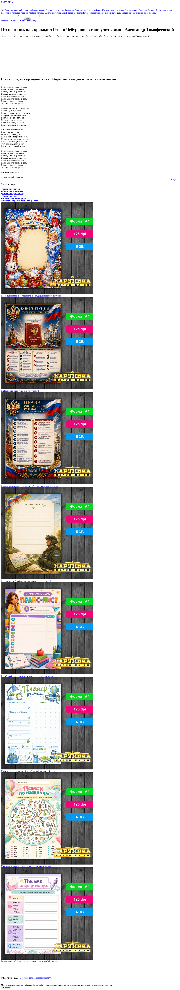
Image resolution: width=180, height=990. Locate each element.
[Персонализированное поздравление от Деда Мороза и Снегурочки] (47, 293)
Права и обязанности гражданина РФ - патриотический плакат (29, 486)
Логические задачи (163, 10)
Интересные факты (74, 13)
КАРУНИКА (7, 2)
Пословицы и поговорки (113, 10)
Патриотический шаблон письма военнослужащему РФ (26, 581)
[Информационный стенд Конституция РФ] (47, 388)
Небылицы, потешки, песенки (14, 13)
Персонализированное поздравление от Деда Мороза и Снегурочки (31, 296)
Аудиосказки (59, 10)
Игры (85, 13)
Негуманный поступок (13, 177)
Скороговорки (131, 10)
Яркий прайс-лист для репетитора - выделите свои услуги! (27, 676)
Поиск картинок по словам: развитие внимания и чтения (26, 866)
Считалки (142, 10)
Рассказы (91, 10)
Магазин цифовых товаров (33, 10)
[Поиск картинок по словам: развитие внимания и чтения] (47, 864)
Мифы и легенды (36, 13)
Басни (99, 10)
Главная (4, 21)
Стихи (84, 10)
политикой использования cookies (96, 985)
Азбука (174, 179)
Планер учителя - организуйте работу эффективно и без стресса (30, 771)
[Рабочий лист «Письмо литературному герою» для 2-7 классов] (47, 959)
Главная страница (13, 10)
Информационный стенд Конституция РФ (20, 391)
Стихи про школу (28, 21)
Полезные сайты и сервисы (144, 13)
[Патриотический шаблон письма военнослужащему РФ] (47, 578)
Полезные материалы (111, 13)
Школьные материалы (55, 13)
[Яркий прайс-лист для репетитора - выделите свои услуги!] (47, 674)
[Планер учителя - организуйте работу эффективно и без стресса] (47, 769)
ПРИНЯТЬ (6, 988)
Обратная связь (27, 978)
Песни (78, 10)
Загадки (151, 10)
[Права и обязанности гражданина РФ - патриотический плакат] (47, 483)
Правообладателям (43, 978)
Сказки (49, 10)
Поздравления (95, 13)
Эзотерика (126, 13)
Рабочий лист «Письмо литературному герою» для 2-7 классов (29, 961)
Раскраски (69, 10)
